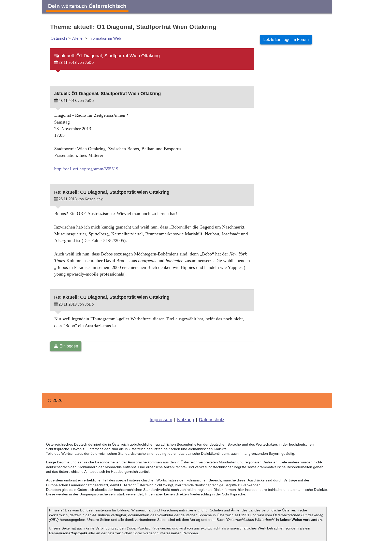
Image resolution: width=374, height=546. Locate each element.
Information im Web (105, 38)
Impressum (161, 419)
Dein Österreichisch (87, 6)
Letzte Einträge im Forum (286, 39)
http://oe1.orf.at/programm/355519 (86, 168)
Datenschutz (211, 419)
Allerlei (77, 38)
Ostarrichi (59, 38)
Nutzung (185, 419)
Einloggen (68, 346)
